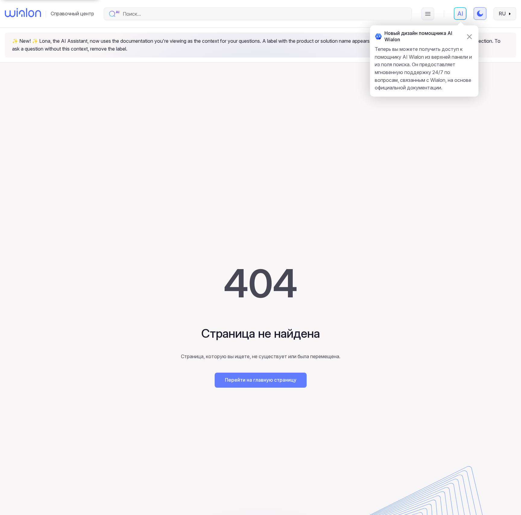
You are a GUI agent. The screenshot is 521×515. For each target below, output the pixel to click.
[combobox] (264, 14)
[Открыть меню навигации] (428, 14)
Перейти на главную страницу (260, 380)
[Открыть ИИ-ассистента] (460, 13)
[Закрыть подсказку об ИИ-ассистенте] (469, 37)
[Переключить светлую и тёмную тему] (480, 13)
